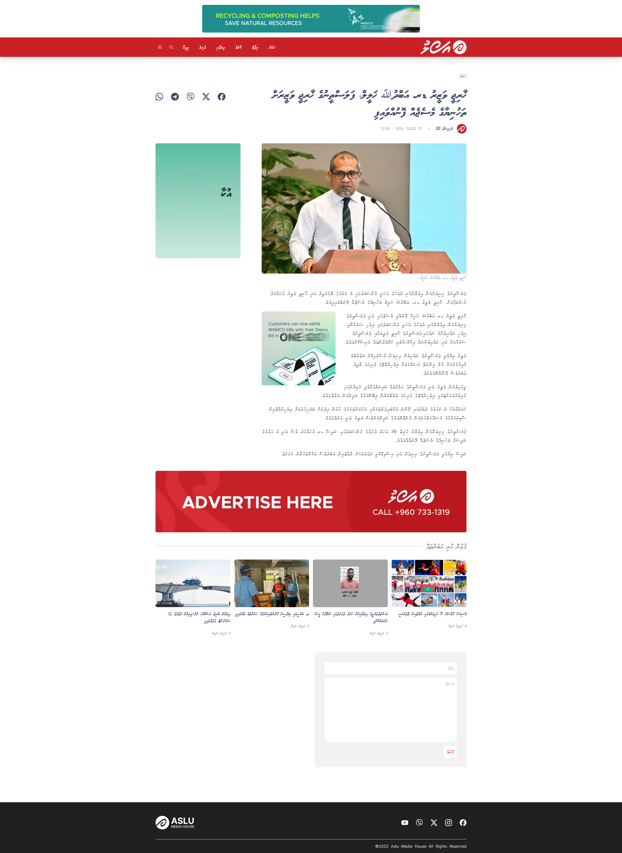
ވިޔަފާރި (220, 47)
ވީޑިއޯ (186, 47)
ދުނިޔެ (202, 47)
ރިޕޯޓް (255, 47)
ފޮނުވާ (450, 751)
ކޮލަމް (238, 47)
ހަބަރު (272, 47)
